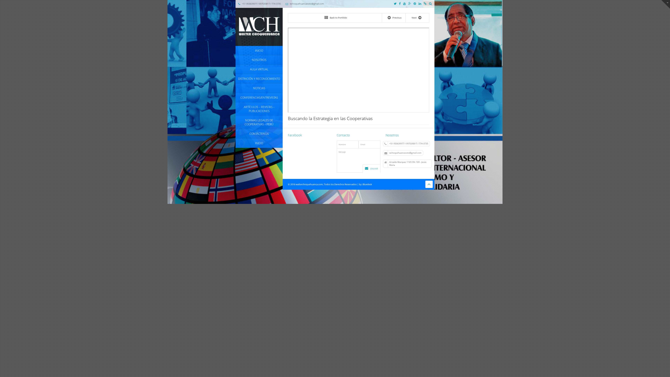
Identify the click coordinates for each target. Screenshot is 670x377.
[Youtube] (404, 4)
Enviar (374, 168)
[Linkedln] (420, 4)
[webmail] (425, 4)
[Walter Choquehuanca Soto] (259, 26)
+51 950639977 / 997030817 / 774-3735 (408, 143)
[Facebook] (400, 4)
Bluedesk (367, 184)
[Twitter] (395, 4)
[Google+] (409, 4)
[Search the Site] (430, 4)
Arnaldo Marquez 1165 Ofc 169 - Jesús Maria (407, 164)
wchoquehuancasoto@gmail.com (405, 152)
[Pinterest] (415, 4)
